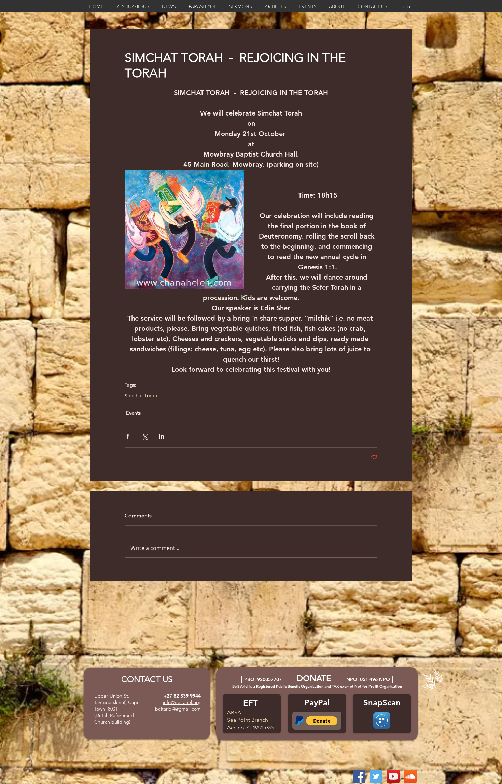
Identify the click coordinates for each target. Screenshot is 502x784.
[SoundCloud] (410, 776)
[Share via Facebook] (128, 436)
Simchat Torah (141, 395)
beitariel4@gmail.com (178, 709)
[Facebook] (359, 776)
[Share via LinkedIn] (161, 436)
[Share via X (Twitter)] (144, 436)
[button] (321, 720)
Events (133, 413)
